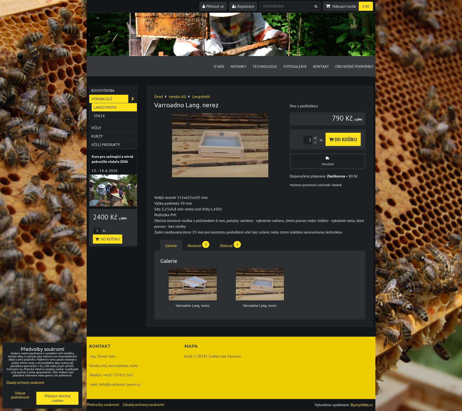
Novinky (238, 66)
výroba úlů (101, 98)
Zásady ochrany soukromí (143, 404)
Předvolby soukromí (103, 404)
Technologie (265, 66)
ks (103, 231)
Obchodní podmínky (354, 66)
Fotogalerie (295, 66)
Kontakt (321, 66)
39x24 (99, 115)
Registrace (245, 6)
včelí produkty (105, 144)
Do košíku (345, 139)
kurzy (97, 136)
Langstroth (105, 107)
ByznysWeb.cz (362, 404)
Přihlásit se (214, 6)
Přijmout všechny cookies (58, 398)
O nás (219, 66)
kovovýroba (102, 90)
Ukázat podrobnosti (20, 395)
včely (96, 127)
